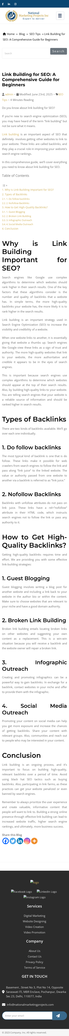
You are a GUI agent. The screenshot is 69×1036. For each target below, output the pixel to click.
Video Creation (34, 927)
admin (9, 94)
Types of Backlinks (16, 194)
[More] (34, 841)
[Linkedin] (20, 841)
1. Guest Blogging (15, 211)
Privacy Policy (34, 962)
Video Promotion (34, 932)
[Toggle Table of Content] (5, 185)
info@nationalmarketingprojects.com (30, 1004)
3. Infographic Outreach (19, 220)
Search (58, 51)
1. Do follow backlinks (18, 198)
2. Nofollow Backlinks (17, 203)
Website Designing (34, 921)
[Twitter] (13, 841)
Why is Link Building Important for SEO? (29, 189)
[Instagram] (27, 841)
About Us (34, 951)
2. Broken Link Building (18, 216)
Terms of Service (34, 967)
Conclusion (11, 228)
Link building (10, 134)
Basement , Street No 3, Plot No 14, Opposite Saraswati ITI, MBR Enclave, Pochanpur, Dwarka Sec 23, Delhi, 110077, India (36, 991)
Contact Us (34, 956)
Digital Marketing (34, 916)
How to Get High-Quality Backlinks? (26, 207)
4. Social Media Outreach (19, 224)
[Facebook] (5, 841)
